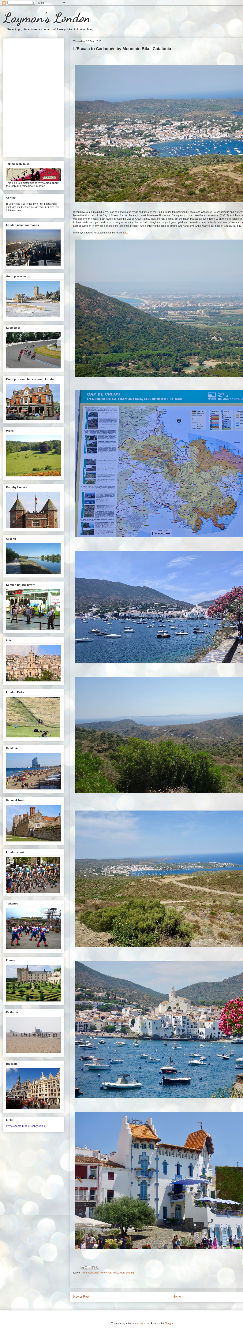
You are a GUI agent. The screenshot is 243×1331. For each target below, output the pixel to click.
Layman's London (47, 18)
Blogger (169, 1323)
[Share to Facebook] (93, 1267)
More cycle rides (109, 1272)
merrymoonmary (140, 1323)
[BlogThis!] (86, 1267)
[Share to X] (90, 1267)
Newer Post (81, 1296)
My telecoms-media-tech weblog (25, 1125)
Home (177, 1296)
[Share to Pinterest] (97, 1267)
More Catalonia (90, 1272)
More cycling (127, 1272)
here (124, 232)
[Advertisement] (33, 97)
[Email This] (82, 1267)
